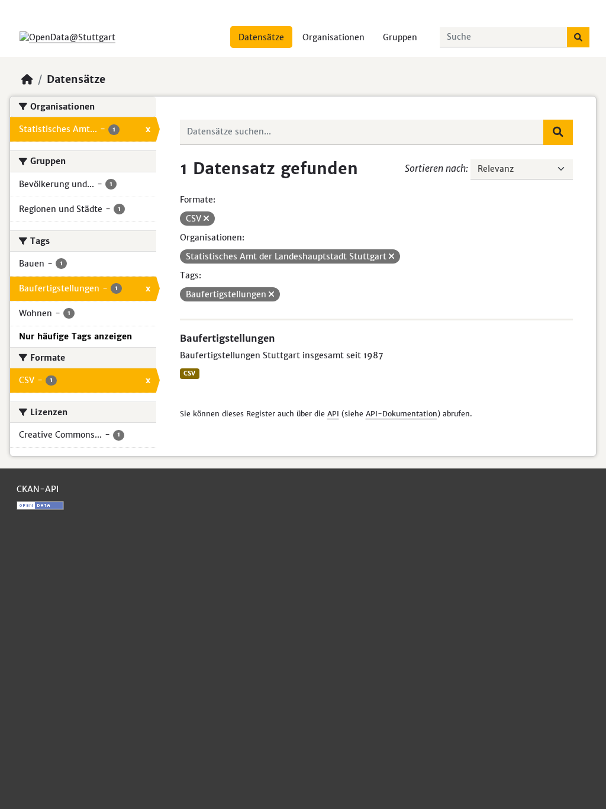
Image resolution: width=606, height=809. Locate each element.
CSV (189, 373)
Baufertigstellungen (227, 338)
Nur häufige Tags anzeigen (75, 336)
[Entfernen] (206, 218)
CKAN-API (38, 489)
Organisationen (333, 37)
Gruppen (400, 37)
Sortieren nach (435, 168)
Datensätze (261, 37)
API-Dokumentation (401, 413)
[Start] (27, 79)
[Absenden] (578, 37)
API (333, 413)
